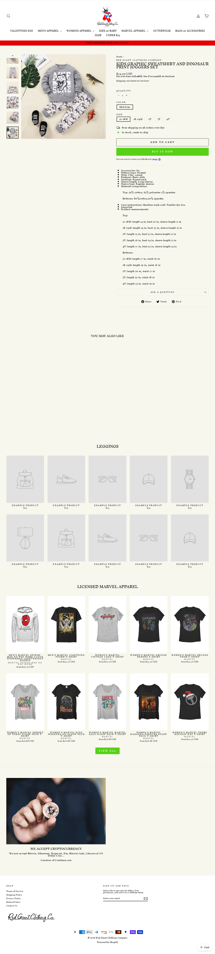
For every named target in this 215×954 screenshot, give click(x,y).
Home (119, 56)
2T (150, 119)
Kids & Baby (108, 31)
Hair (98, 35)
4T (168, 119)
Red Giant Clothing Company (139, 60)
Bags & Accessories (190, 31)
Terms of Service (14, 891)
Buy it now (162, 151)
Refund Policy (13, 902)
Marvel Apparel (133, 31)
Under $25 (113, 35)
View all (107, 750)
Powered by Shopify (107, 942)
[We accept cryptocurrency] (56, 811)
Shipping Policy (14, 894)
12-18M (123, 119)
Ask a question (162, 292)
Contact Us (11, 905)
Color (121, 102)
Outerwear (162, 31)
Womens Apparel (79, 31)
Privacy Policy (13, 898)
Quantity (123, 91)
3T (159, 119)
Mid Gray (124, 107)
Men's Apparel (48, 31)
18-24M (138, 119)
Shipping (120, 81)
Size (119, 114)
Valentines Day (21, 31)
